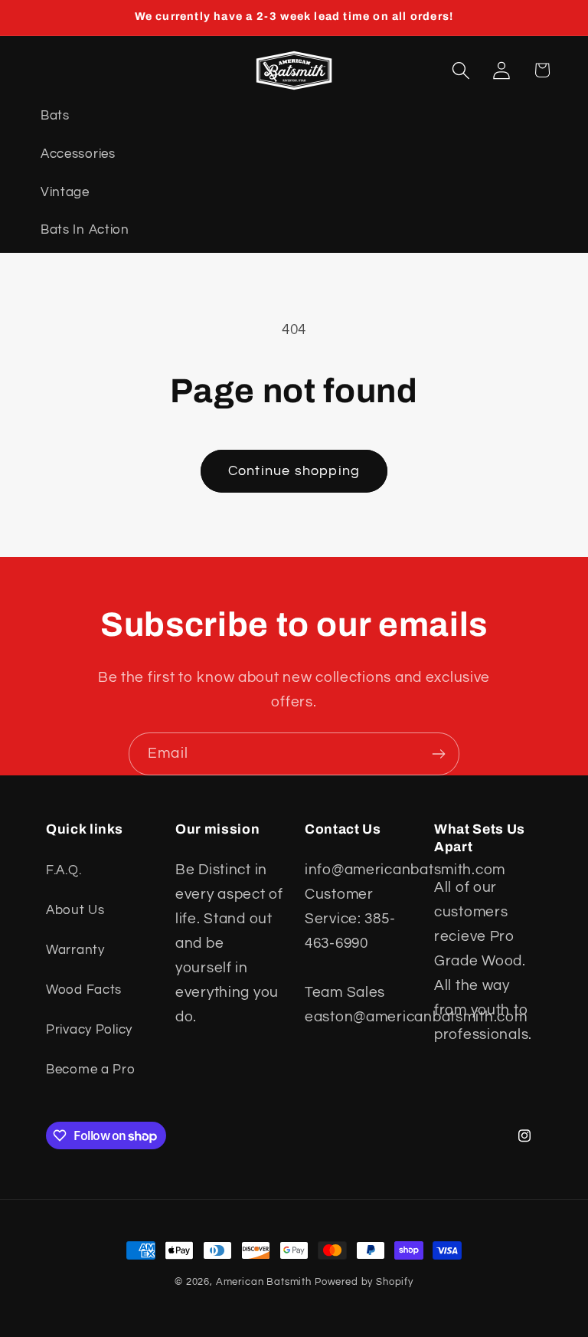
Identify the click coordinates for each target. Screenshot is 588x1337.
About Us (75, 910)
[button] (461, 70)
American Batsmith (264, 1281)
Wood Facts (84, 990)
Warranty (75, 950)
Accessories (78, 154)
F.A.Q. (63, 870)
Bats (55, 116)
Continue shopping (294, 471)
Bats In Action (85, 230)
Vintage (65, 192)
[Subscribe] (438, 753)
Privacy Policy (89, 1030)
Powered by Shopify (364, 1281)
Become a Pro (91, 1069)
